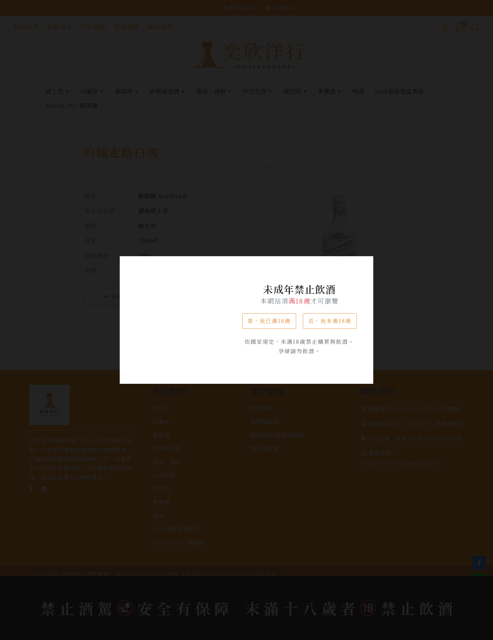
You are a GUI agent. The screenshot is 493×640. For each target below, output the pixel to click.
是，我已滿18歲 (269, 321)
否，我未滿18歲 (329, 321)
